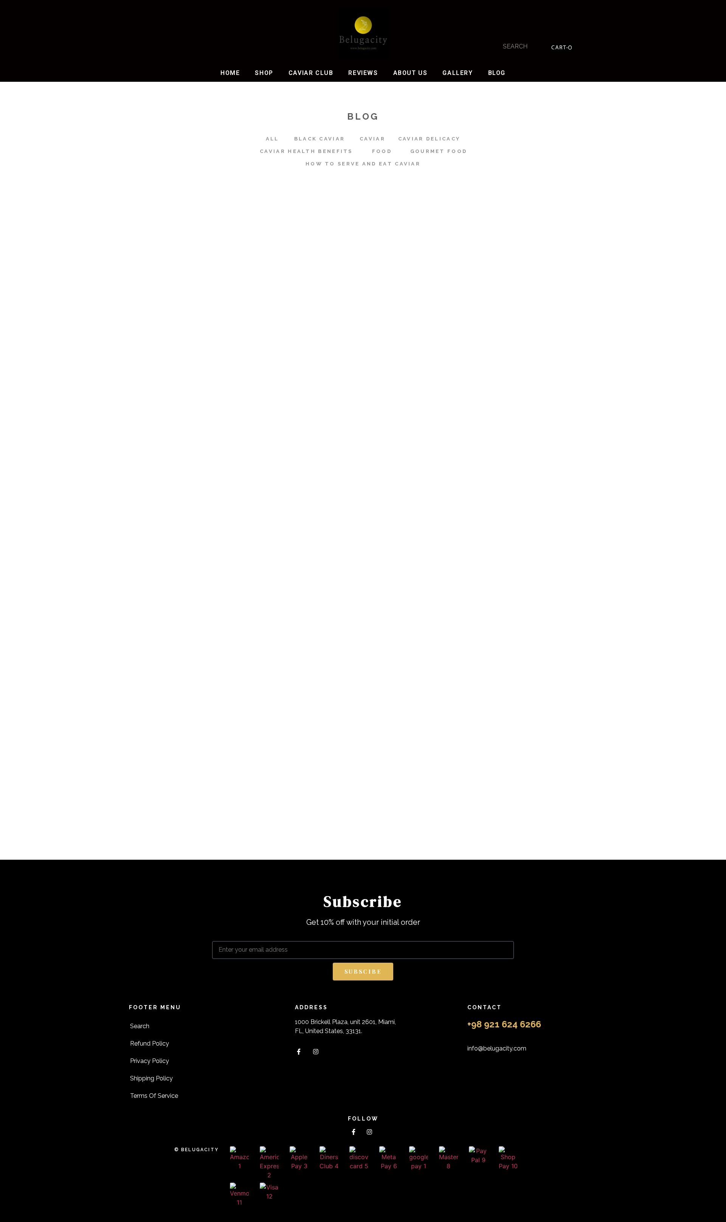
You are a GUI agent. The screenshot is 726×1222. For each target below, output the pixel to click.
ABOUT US (410, 72)
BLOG (497, 72)
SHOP (264, 72)
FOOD (382, 151)
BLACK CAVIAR (319, 139)
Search (139, 1026)
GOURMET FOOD (438, 151)
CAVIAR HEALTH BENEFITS (306, 151)
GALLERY (457, 72)
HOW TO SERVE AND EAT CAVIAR (363, 164)
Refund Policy (149, 1043)
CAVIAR (372, 139)
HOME (230, 72)
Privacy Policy (149, 1061)
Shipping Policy (151, 1078)
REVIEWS (363, 72)
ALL (272, 139)
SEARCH (515, 46)
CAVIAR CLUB (311, 72)
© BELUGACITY (196, 1149)
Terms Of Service (154, 1095)
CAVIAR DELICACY (429, 139)
